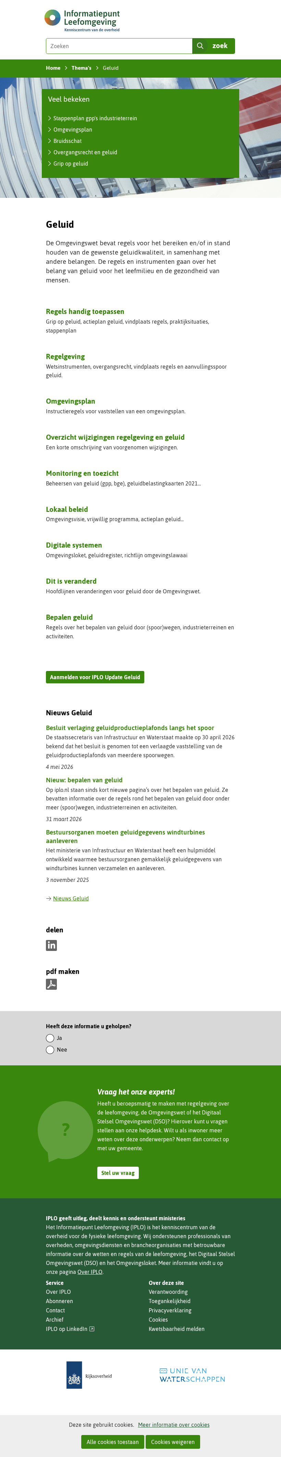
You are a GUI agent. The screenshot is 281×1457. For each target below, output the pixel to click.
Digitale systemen (74, 545)
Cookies (158, 1319)
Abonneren (59, 1301)
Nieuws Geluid (71, 898)
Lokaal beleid (67, 509)
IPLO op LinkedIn (70, 1329)
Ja (59, 1038)
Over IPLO (89, 1272)
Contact (55, 1310)
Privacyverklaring (170, 1310)
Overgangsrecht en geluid (85, 152)
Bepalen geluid (69, 617)
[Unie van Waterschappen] (192, 1375)
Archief (54, 1319)
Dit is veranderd (71, 581)
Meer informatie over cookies (174, 1425)
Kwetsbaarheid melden (177, 1329)
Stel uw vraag (118, 1173)
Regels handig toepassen (85, 311)
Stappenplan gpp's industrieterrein (95, 118)
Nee (62, 1049)
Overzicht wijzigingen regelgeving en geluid (115, 437)
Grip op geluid (70, 163)
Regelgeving (65, 356)
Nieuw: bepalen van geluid (84, 780)
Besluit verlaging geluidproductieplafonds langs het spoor (130, 727)
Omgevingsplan (72, 129)
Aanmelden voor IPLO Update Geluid (95, 677)
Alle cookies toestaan (113, 1442)
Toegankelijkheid (170, 1301)
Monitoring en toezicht (82, 473)
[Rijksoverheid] (89, 1375)
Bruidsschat (67, 141)
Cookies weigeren (173, 1442)
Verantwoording (168, 1292)
